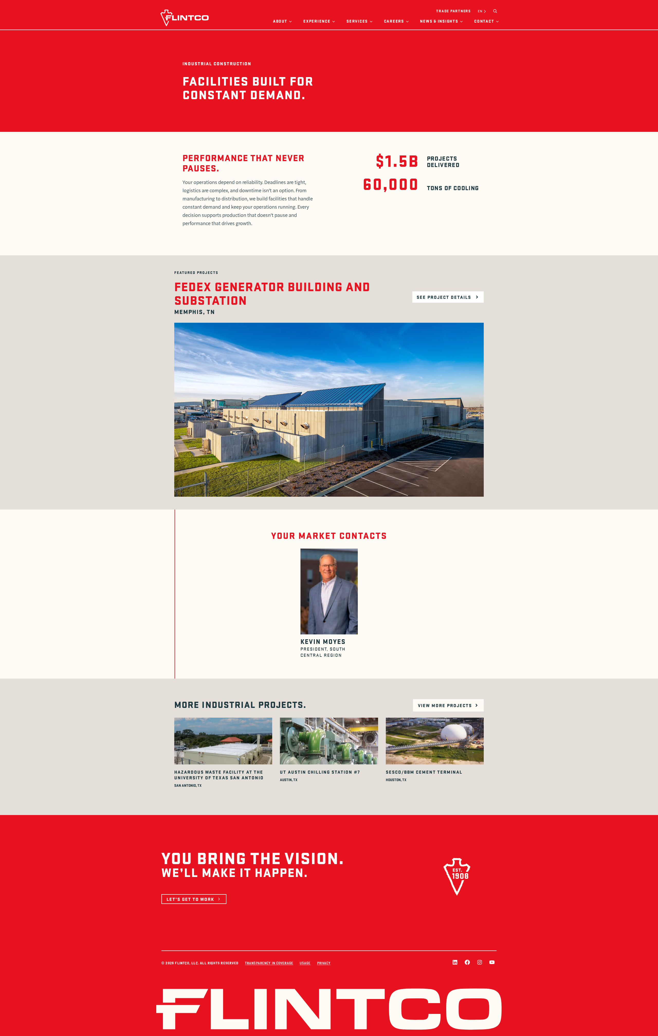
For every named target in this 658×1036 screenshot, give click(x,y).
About (280, 21)
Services (357, 21)
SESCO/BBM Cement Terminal (424, 772)
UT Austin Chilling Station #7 (320, 772)
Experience (317, 21)
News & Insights (439, 21)
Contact (484, 21)
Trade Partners (453, 10)
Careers (394, 21)
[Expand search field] (495, 11)
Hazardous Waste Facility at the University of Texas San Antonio (219, 775)
